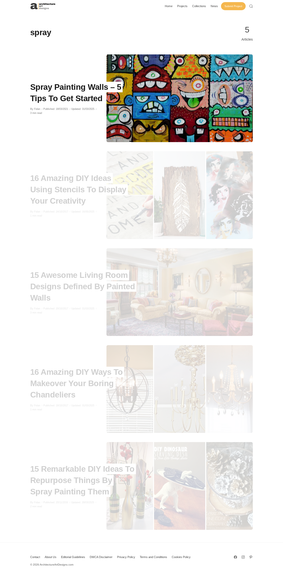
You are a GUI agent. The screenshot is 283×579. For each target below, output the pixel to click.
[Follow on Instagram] (243, 557)
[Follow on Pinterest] (250, 557)
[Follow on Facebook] (235, 557)
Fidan (37, 108)
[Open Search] (251, 6)
